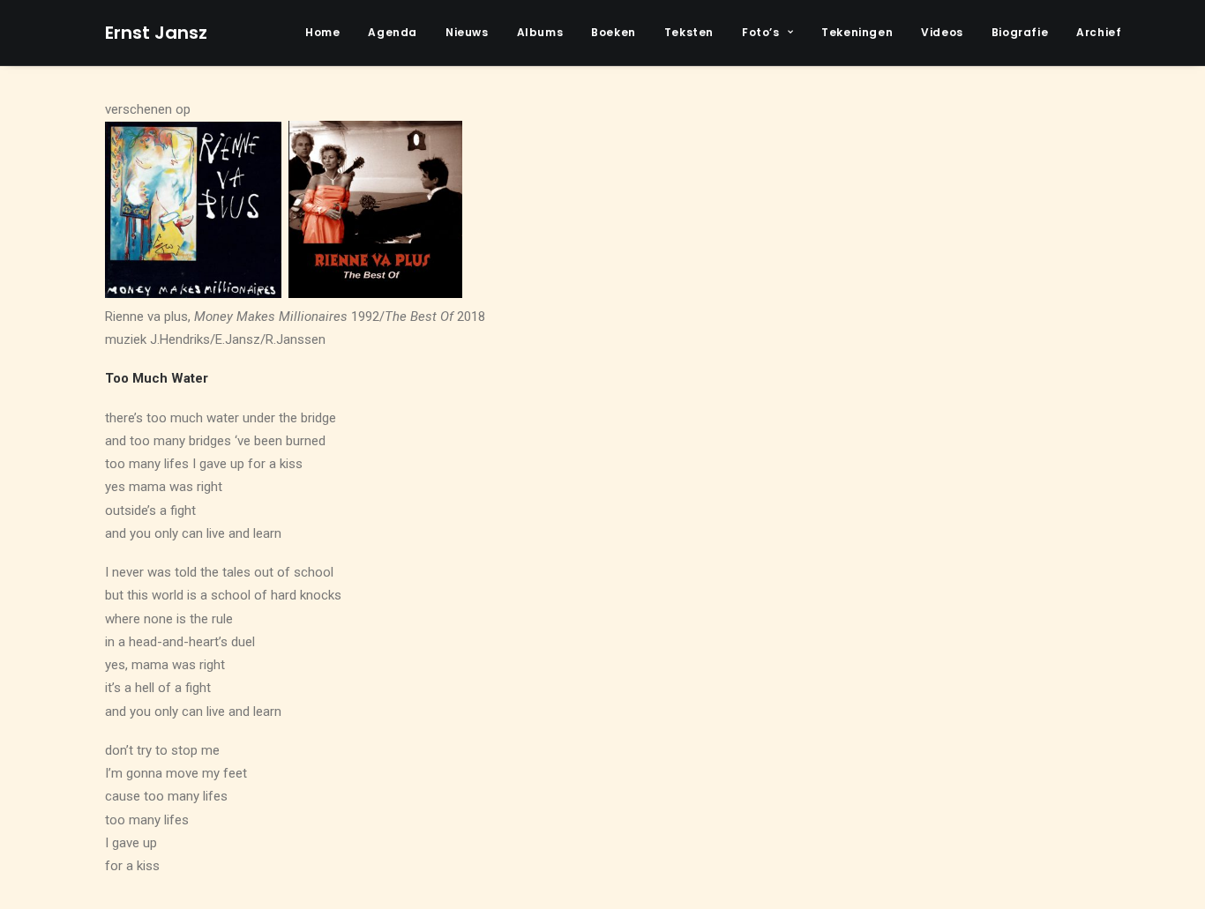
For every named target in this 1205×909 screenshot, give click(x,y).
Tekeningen (857, 32)
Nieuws (467, 32)
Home (322, 32)
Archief (1098, 32)
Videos (942, 32)
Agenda (392, 32)
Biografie (1020, 32)
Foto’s (761, 32)
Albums (540, 32)
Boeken (613, 32)
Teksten (689, 32)
